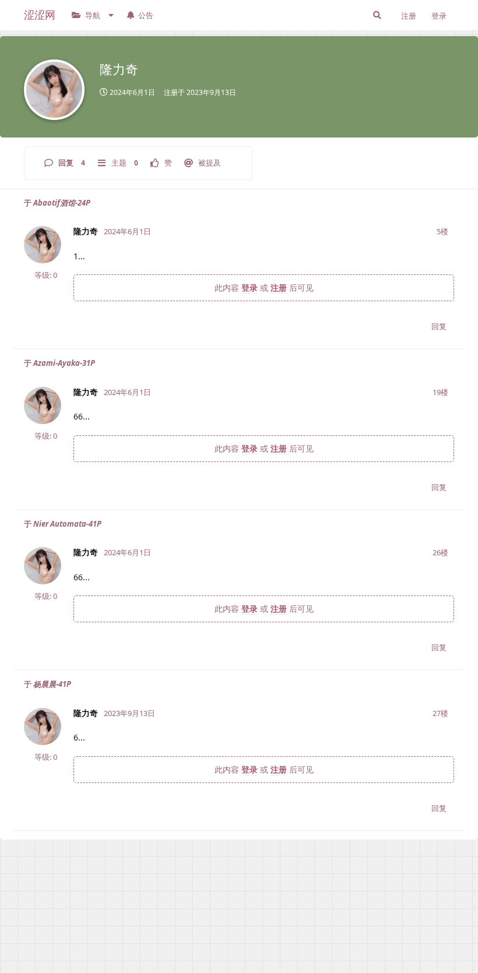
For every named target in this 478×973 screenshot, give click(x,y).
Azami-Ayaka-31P (64, 363)
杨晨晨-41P (52, 684)
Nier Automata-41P (67, 524)
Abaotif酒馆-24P (61, 203)
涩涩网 (39, 15)
